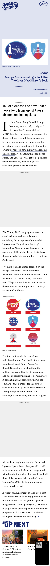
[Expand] (38, 543)
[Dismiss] (46, 543)
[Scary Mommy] (10, 6)
